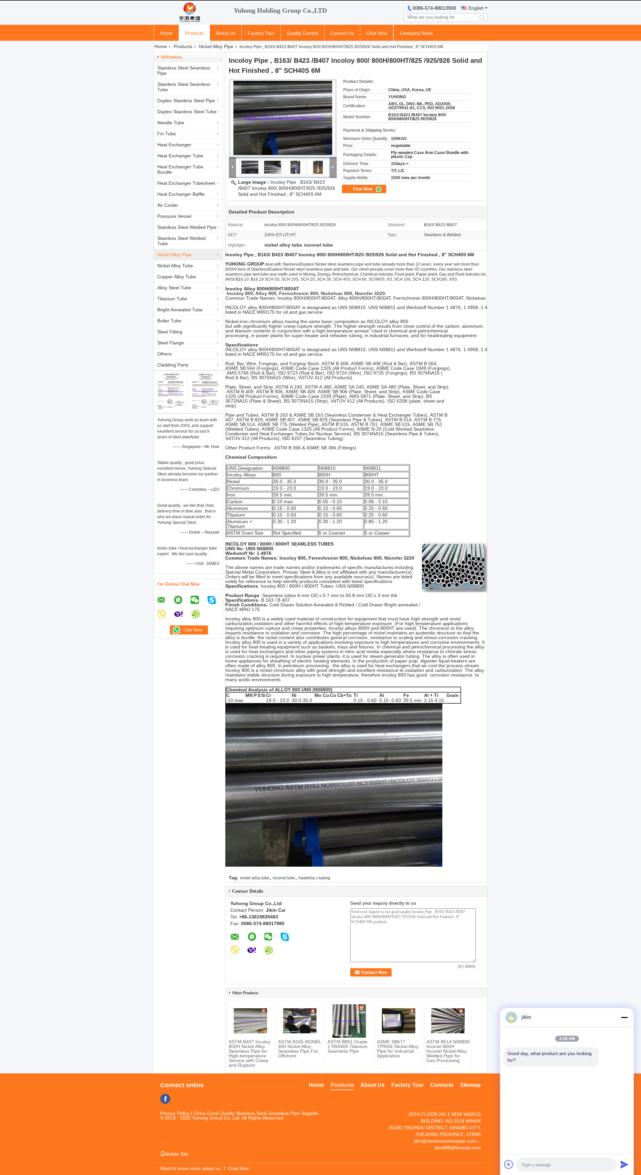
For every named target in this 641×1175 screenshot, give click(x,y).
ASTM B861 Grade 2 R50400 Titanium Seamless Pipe (348, 1046)
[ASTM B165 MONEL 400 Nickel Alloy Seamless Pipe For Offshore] (299, 1021)
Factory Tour (261, 33)
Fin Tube (166, 133)
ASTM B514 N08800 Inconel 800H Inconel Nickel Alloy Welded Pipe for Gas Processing (448, 1051)
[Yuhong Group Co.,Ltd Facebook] (165, 1098)
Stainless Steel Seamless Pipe (183, 70)
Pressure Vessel (174, 216)
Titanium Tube (172, 298)
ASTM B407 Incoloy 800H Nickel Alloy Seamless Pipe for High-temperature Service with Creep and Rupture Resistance (249, 1055)
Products (194, 33)
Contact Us (342, 33)
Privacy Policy (174, 1113)
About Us (225, 33)
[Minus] (624, 1017)
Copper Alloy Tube (176, 276)
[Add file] (508, 1164)
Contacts (441, 1085)
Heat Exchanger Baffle (181, 194)
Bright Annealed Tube (180, 309)
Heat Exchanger (174, 144)
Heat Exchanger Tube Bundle (180, 169)
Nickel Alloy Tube (175, 265)
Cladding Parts (172, 365)
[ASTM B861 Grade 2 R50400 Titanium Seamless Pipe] (349, 1021)
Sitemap (470, 1085)
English (476, 8)
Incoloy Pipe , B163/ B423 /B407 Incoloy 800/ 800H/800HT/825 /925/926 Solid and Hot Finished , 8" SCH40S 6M (286, 188)
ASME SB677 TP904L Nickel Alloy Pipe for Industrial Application (397, 1048)
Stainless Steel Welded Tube (181, 241)
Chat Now (376, 33)
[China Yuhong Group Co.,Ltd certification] (171, 407)
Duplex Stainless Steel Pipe (186, 100)
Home (166, 33)
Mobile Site (176, 1154)
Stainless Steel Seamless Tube (183, 87)
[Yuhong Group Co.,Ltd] (190, 12)
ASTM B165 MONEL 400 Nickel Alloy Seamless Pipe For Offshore (299, 1048)
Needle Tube (170, 122)
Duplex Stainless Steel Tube (186, 111)
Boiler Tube (169, 320)
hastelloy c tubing (314, 878)
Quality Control (302, 33)
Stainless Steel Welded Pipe (186, 227)
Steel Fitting (169, 331)
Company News (416, 33)
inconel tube (284, 878)
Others (164, 353)
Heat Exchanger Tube (180, 155)
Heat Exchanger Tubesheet (186, 183)
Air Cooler (167, 205)
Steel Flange (170, 342)
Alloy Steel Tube (174, 287)
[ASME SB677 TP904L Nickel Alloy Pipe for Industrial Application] (398, 1021)
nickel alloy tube (254, 878)
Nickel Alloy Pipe (216, 46)
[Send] (624, 1164)
